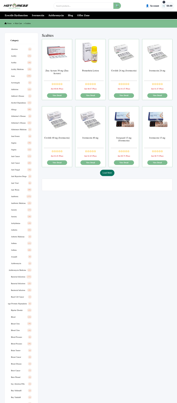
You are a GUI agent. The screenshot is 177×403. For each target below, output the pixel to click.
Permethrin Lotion (90, 70)
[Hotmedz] (16, 5)
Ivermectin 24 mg (157, 70)
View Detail (57, 95)
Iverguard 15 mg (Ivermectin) (124, 139)
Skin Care (18, 23)
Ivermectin (38, 15)
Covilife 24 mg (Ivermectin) (124, 70)
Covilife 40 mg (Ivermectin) (57, 137)
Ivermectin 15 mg (157, 137)
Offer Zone (83, 15)
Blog (70, 15)
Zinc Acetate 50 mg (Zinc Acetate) (57, 72)
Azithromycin (56, 15)
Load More (107, 173)
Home (9, 23)
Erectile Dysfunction (16, 15)
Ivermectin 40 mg (90, 137)
